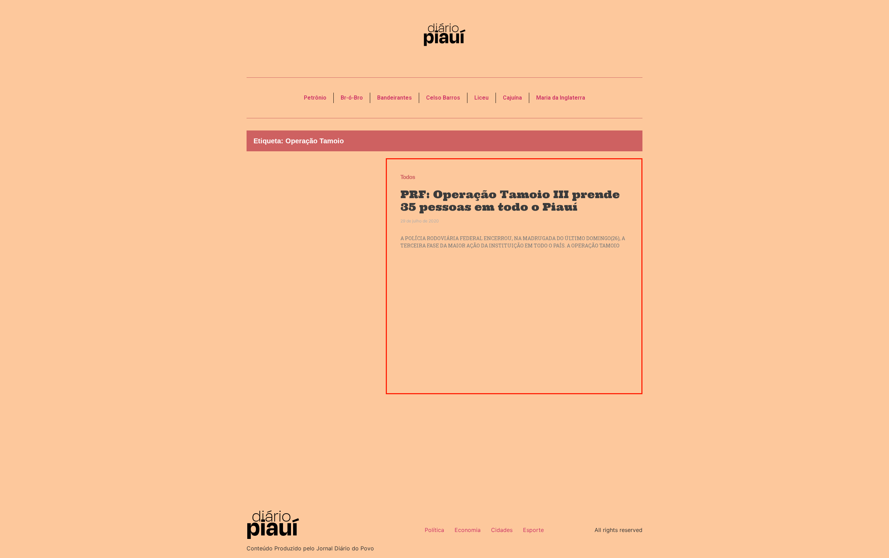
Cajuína (512, 97)
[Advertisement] (311, 276)
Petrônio (315, 97)
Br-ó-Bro (352, 97)
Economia (468, 529)
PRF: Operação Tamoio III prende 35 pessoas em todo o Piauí (510, 200)
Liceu (481, 97)
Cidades (502, 529)
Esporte (533, 529)
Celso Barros (443, 97)
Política (434, 529)
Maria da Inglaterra (560, 97)
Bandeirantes (394, 97)
